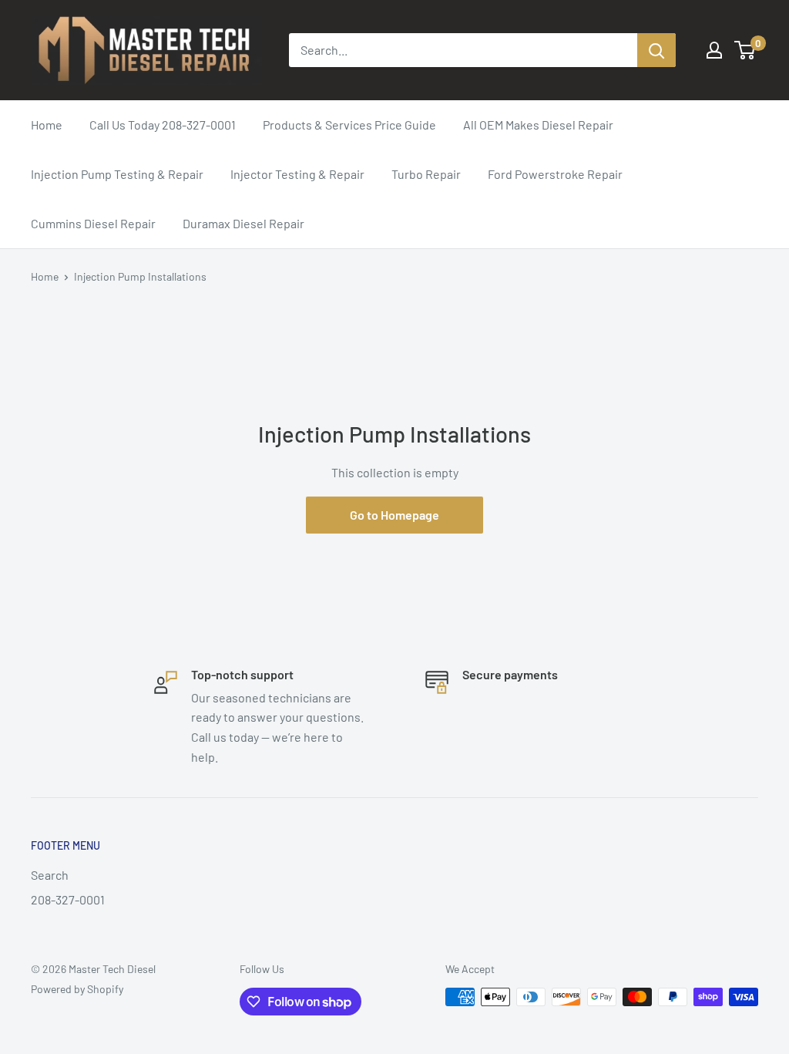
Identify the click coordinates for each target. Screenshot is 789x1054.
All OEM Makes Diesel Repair (538, 124)
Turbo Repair (426, 174)
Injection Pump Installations (140, 276)
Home (46, 124)
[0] (745, 50)
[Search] (656, 50)
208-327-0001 (68, 899)
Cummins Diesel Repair (93, 223)
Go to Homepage (394, 514)
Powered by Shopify (77, 988)
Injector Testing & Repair (297, 174)
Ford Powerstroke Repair (555, 174)
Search (50, 874)
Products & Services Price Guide (349, 124)
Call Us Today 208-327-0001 (162, 124)
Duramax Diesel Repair (243, 223)
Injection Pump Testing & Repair (117, 174)
